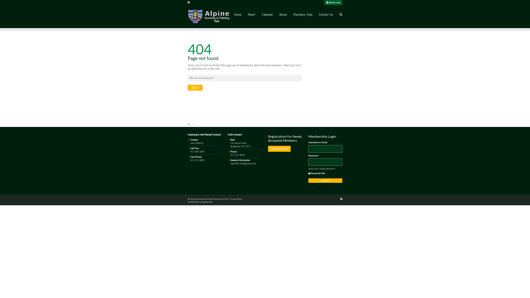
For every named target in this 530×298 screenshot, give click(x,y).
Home (237, 14)
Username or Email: (318, 142)
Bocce (283, 14)
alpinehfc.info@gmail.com (243, 163)
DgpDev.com (207, 202)
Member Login (334, 2)
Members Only (302, 14)
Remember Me (318, 173)
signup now (313, 168)
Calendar (267, 14)
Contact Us (326, 14)
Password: (313, 155)
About (251, 14)
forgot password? (327, 168)
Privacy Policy (236, 199)
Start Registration (279, 148)
